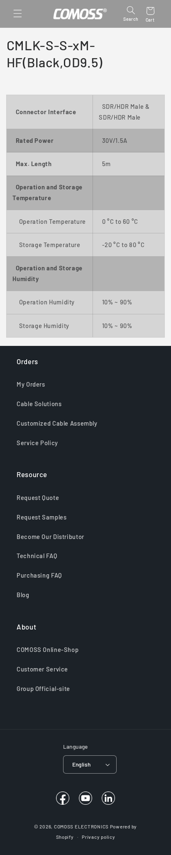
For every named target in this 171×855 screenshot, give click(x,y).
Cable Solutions (39, 403)
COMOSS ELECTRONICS (81, 826)
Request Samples (41, 517)
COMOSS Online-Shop (47, 649)
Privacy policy (98, 837)
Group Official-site (43, 688)
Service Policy (37, 442)
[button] (17, 13)
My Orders (31, 384)
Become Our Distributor (50, 536)
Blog (23, 594)
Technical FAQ (37, 555)
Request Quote (38, 497)
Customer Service (42, 669)
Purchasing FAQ (39, 575)
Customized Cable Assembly (57, 423)
